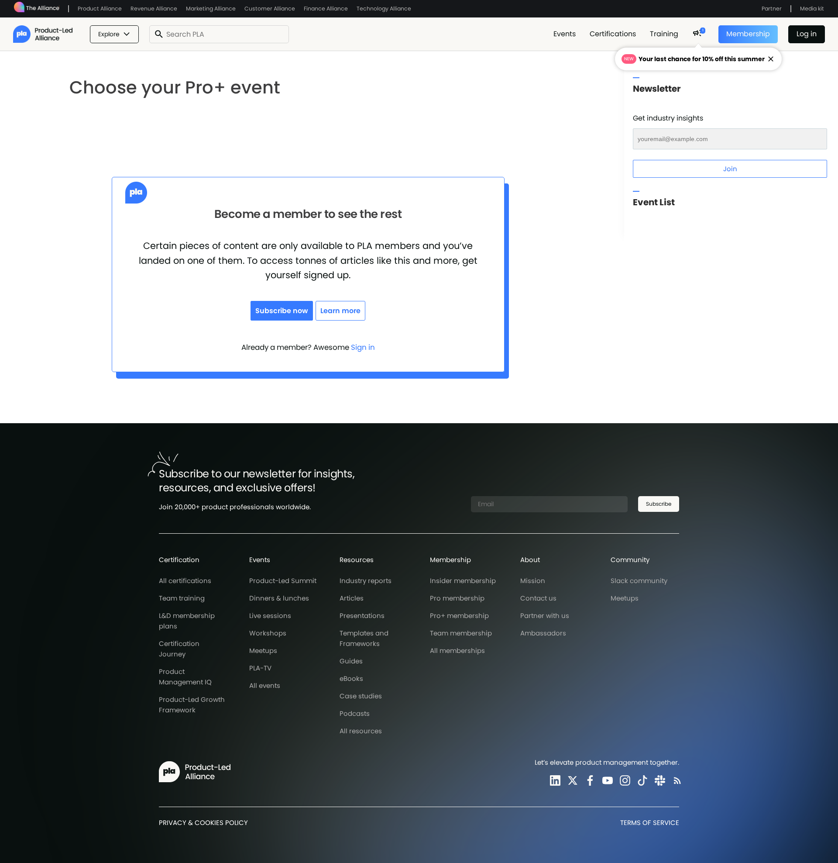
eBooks (351, 678)
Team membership (461, 633)
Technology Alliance (384, 8)
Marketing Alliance (211, 8)
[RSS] (675, 780)
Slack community (639, 580)
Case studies (361, 696)
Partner (772, 8)
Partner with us (544, 615)
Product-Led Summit (282, 580)
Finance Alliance (326, 8)
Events (564, 34)
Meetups (263, 650)
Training (664, 34)
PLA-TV (260, 668)
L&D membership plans (187, 621)
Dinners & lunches (279, 598)
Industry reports (366, 580)
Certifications (613, 34)
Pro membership (457, 598)
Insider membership (463, 580)
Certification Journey (179, 649)
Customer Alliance (269, 8)
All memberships (457, 650)
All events (264, 685)
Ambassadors (543, 633)
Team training (182, 598)
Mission (532, 580)
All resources (361, 730)
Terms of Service (649, 822)
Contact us (538, 598)
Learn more (340, 311)
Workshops (267, 633)
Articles (352, 598)
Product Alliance (100, 8)
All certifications (185, 580)
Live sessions (270, 615)
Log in (807, 34)
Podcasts (355, 713)
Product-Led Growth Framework (192, 705)
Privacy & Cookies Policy (203, 822)
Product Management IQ (185, 677)
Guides (351, 661)
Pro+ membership (459, 615)
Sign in (363, 347)
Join (730, 168)
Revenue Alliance (154, 8)
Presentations (362, 615)
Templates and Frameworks (364, 638)
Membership (748, 34)
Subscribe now (281, 311)
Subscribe (658, 503)
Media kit (812, 8)
